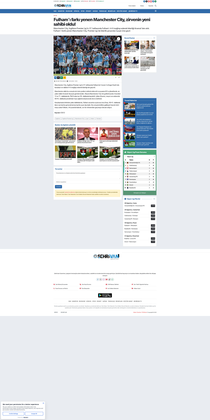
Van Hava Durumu (86, 284)
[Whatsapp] (112, 279)
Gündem (98, 118)
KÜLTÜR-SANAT (122, 11)
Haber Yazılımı (137, 312)
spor (87, 118)
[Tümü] (154, 38)
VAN (55, 11)
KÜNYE (56, 312)
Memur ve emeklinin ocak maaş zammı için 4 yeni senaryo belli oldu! (131, 66)
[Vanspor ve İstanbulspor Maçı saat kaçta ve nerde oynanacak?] (109, 151)
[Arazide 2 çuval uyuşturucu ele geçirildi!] (147, 61)
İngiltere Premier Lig (67, 118)
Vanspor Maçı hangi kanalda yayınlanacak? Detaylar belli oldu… (85, 160)
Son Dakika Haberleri (113, 288)
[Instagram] (103, 279)
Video (142, 6)
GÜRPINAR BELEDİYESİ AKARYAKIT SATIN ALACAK (131, 51)
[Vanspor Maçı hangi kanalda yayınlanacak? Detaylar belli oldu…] (87, 151)
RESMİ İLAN (111, 11)
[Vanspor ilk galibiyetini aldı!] (65, 151)
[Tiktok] (109, 279)
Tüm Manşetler (86, 288)
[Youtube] (106, 279)
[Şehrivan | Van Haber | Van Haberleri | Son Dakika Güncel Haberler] (63, 6)
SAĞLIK (95, 11)
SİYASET (88, 11)
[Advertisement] (139, 85)
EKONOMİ (69, 11)
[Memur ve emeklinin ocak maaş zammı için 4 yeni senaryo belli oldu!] (131, 60)
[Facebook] (97, 279)
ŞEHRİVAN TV (133, 11)
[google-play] (105, 295)
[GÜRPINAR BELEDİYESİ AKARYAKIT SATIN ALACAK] (131, 45)
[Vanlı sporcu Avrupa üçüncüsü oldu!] (109, 133)
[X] (100, 279)
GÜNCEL (76, 11)
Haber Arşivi (137, 288)
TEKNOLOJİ (102, 11)
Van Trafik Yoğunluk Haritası (141, 284)
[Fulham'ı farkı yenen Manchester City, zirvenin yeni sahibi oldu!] (88, 56)
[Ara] (155, 6)
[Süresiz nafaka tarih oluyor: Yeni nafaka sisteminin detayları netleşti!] (147, 44)
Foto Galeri (132, 6)
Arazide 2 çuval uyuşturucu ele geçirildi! (145, 68)
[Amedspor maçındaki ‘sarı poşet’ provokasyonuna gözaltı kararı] (65, 133)
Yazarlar (150, 6)
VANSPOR (61, 11)
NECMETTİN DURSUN (61, 81)
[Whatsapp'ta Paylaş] (61, 77)
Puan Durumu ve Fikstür (61, 288)
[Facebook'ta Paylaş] (55, 77)
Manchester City (79, 118)
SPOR (82, 11)
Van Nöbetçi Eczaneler (62, 284)
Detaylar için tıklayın (140, 193)
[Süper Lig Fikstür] (154, 199)
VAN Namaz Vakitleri (113, 284)
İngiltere (58, 118)
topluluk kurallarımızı (69, 192)
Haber (92, 118)
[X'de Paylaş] (58, 77)
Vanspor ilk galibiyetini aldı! (63, 159)
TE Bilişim (144, 312)
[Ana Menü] (155, 11)
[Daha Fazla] (64, 77)
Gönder (58, 186)
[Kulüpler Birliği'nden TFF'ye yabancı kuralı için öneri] (87, 133)
